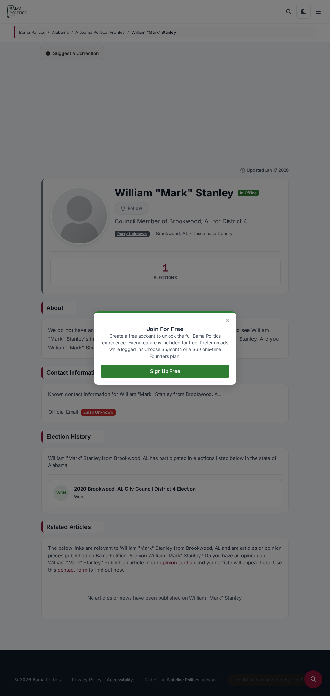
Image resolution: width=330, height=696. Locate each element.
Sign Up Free (165, 371)
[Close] (227, 320)
